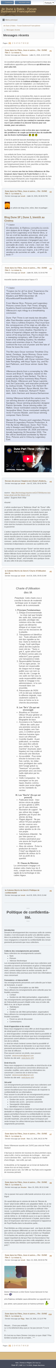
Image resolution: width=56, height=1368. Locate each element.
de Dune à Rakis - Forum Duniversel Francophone (19, 10)
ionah (23, 196)
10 (27, 43)
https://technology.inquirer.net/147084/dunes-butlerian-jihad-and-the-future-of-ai (27, 494)
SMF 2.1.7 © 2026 (25, 1365)
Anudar (24, 1187)
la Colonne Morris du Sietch (16, 571)
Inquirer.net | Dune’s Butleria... (34, 481)
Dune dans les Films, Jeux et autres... (21, 50)
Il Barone (24, 55)
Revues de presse (12, 481)
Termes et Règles (26, 1363)
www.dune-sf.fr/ (28, 1058)
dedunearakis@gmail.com (23, 1056)
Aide (17, 1363)
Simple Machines (39, 1365)
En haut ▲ (37, 1363)
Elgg (22, 1319)
